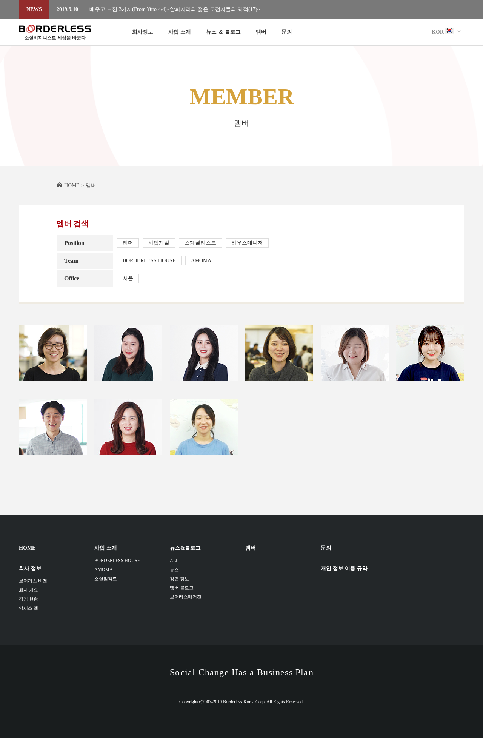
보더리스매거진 (186, 596)
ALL (174, 560)
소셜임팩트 (105, 578)
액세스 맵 (28, 608)
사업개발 (158, 243)
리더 (128, 243)
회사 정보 (30, 568)
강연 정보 (179, 578)
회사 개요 (28, 590)
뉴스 (174, 569)
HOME (27, 548)
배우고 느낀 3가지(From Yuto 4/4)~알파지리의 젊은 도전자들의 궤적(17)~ (174, 9)
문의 (286, 32)
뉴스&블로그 (185, 548)
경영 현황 (28, 599)
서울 (128, 278)
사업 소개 (179, 32)
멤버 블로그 (182, 587)
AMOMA (201, 260)
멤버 (261, 32)
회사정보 (142, 32)
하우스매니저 (247, 243)
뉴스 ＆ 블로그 (223, 32)
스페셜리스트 (200, 243)
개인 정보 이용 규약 (344, 568)
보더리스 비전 (33, 581)
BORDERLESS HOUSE (149, 260)
